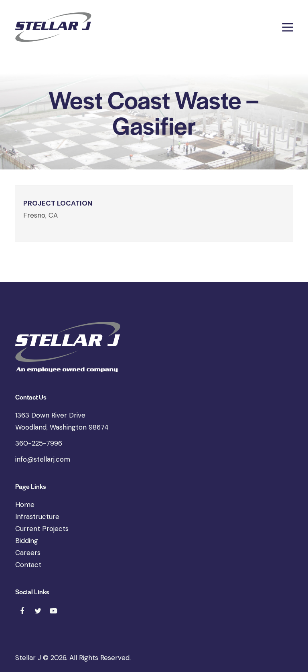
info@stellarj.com (42, 459)
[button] (287, 27)
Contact (28, 564)
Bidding (26, 540)
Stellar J (28, 657)
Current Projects (42, 528)
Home (24, 504)
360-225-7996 (38, 443)
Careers (28, 552)
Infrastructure (37, 516)
